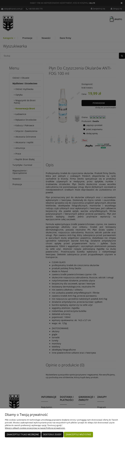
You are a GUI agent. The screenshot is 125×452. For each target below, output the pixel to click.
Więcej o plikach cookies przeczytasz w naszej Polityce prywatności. (35, 428)
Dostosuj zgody (52, 434)
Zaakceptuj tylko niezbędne (23, 434)
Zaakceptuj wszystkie (78, 434)
